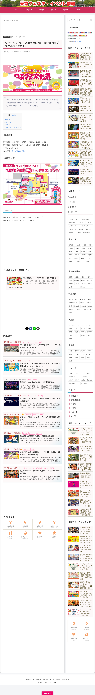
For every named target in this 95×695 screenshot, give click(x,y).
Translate (79, 41)
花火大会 (89, 380)
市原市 (83, 351)
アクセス (7, 124)
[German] (80, 36)
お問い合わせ (65, 679)
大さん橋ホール (73, 302)
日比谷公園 (72, 207)
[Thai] (86, 33)
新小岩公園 (85, 226)
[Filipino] (80, 33)
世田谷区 (71, 245)
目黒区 (76, 258)
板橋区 (70, 255)
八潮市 (77, 328)
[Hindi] (89, 33)
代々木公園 (72, 197)
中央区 (78, 245)
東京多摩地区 (37, 679)
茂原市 (82, 357)
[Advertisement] (32, 27)
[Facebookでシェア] (30, 328)
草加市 (83, 335)
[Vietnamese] (77, 33)
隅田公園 (71, 232)
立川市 (70, 287)
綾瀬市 (90, 306)
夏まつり (84, 376)
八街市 (70, 351)
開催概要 (7, 119)
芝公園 (81, 229)
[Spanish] (82, 36)
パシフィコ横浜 (73, 299)
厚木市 (89, 299)
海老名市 (83, 306)
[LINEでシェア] (34, 328)
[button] (38, 328)
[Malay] (84, 33)
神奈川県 (45, 679)
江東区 (84, 255)
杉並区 (89, 251)
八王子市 (77, 277)
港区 (70, 258)
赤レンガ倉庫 (87, 309)
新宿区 (83, 251)
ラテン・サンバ (86, 373)
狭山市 (77, 335)
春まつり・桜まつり (74, 380)
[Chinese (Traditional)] (73, 33)
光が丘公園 (72, 222)
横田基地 (89, 280)
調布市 (83, 287)
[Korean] (75, 33)
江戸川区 (77, 255)
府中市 (83, 280)
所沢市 (82, 332)
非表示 (14, 115)
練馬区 (82, 258)
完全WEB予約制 (18, 151)
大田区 (70, 251)
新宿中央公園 (72, 226)
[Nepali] (71, 36)
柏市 (90, 354)
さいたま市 (89, 325)
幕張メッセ (72, 354)
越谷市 (89, 335)
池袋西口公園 (72, 229)
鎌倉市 (70, 312)
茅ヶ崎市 (71, 309)
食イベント (16, 37)
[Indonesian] (82, 33)
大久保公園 (80, 222)
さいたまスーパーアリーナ (76, 325)
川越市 (76, 332)
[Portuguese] (84, 36)
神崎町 (70, 357)
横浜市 (70, 306)
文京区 (77, 251)
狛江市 (77, 283)
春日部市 (89, 332)
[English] (69, 33)
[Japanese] (86, 36)
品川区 (84, 248)
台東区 (77, 248)
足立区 (87, 261)
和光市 (89, 328)
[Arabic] (73, 36)
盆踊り (83, 380)
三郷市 (70, 328)
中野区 (84, 245)
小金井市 (76, 280)
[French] (77, 36)
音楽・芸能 (72, 383)
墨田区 (90, 248)
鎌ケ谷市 (89, 357)
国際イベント (72, 376)
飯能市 (70, 338)
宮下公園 (88, 222)
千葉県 (58, 679)
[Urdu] (69, 36)
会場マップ (7, 122)
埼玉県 (52, 679)
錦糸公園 (88, 229)
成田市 (79, 354)
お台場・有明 (73, 212)
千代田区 (71, 248)
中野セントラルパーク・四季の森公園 (79, 219)
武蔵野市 (71, 283)
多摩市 (90, 277)
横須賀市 (76, 306)
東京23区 (7, 37)
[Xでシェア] (27, 328)
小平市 (70, 280)
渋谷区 (23, 37)
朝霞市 (70, 335)
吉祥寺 (84, 277)
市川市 (89, 351)
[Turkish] (75, 36)
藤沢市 (78, 309)
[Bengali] (91, 33)
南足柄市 (82, 299)
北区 (90, 245)
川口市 (70, 332)
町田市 (84, 283)
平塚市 (89, 302)
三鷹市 (70, 277)
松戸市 (85, 354)
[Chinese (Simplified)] (71, 33)
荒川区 (89, 258)
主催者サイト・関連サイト (12, 127)
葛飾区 (70, 261)
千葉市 (77, 351)
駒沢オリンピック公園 (84, 232)
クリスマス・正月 (73, 373)
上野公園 (71, 202)
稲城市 (90, 283)
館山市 (70, 361)
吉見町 (83, 328)
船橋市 (76, 357)
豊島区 (79, 261)
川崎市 (82, 302)
